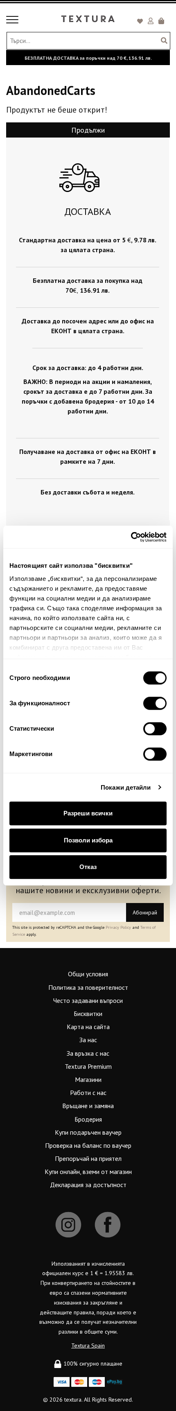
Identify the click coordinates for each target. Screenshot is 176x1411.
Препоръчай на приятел (88, 1158)
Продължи (88, 130)
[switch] (155, 703)
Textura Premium (88, 1066)
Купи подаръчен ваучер (88, 1132)
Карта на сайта (88, 1027)
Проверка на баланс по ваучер (88, 1145)
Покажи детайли (126, 787)
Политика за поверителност (88, 987)
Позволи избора (88, 840)
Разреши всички (88, 813)
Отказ (88, 866)
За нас (88, 1040)
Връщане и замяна (88, 1106)
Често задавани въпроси (88, 1000)
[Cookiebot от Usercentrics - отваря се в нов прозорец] (131, 537)
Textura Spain (88, 1345)
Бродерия (88, 1119)
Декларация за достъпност (88, 1185)
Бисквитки (88, 1013)
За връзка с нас (88, 1053)
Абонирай (145, 912)
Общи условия (88, 974)
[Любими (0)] (141, 22)
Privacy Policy (118, 927)
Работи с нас (88, 1092)
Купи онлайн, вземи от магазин (88, 1171)
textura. (73, 1399)
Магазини (88, 1079)
